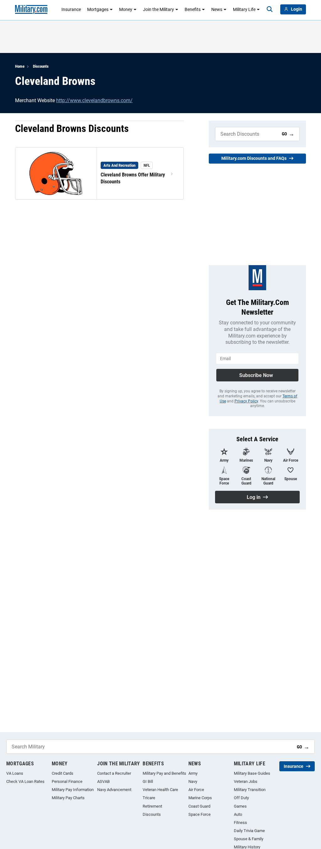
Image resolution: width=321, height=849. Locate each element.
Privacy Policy (246, 401)
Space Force (199, 814)
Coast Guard (199, 806)
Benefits (193, 9)
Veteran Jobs (245, 781)
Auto (238, 814)
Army (192, 773)
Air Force (196, 789)
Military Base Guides (252, 773)
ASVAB (103, 781)
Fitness (240, 822)
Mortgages (97, 9)
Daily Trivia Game (249, 830)
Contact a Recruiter (114, 773)
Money (125, 9)
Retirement (152, 806)
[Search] (269, 9)
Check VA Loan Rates (25, 781)
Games (240, 806)
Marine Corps (200, 797)
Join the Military (158, 9)
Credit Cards (62, 773)
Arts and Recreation (119, 165)
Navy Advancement (114, 789)
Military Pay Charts (68, 797)
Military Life (244, 9)
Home (19, 66)
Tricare (149, 797)
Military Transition (250, 789)
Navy (192, 781)
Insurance (71, 9)
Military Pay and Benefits (164, 773)
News (216, 9)
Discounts (41, 66)
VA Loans (14, 773)
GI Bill (148, 781)
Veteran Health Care (160, 789)
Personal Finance (67, 781)
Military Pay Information (73, 789)
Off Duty (241, 797)
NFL (147, 165)
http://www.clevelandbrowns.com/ (94, 100)
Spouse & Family (248, 838)
